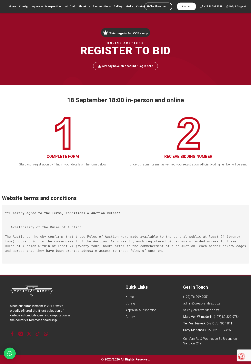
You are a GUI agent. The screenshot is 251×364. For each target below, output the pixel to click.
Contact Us (143, 6)
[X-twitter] (29, 333)
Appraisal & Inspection (46, 6)
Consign (24, 6)
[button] (10, 353)
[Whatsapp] (46, 333)
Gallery (118, 6)
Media (129, 6)
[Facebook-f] (12, 333)
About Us (84, 6)
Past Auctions (102, 6)
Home (12, 6)
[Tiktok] (37, 333)
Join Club (69, 6)
